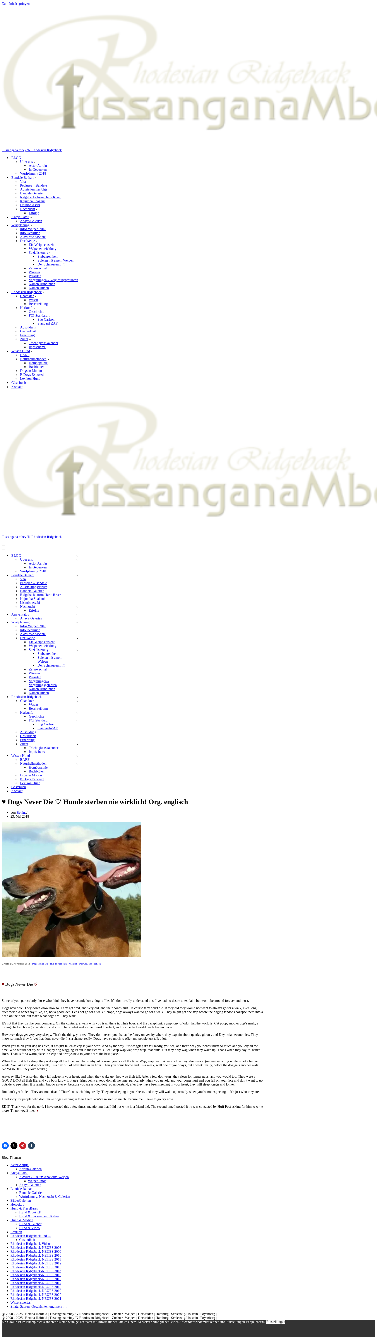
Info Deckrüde (30, 233)
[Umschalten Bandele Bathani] (77, 575)
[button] (23, 158)
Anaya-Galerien (31, 221)
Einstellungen (275, 1322)
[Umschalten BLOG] (77, 556)
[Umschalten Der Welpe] (77, 638)
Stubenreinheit (47, 256)
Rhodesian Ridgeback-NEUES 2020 (35, 1294)
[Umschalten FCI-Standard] (77, 720)
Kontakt (16, 387)
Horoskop (17, 1204)
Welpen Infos (37, 1181)
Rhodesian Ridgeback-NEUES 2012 (35, 1263)
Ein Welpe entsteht (42, 245)
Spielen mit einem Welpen (56, 260)
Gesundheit (28, 331)
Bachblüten (37, 367)
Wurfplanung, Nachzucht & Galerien (44, 1196)
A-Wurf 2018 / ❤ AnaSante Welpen (44, 1177)
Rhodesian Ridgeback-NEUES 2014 (35, 1271)
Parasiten (35, 276)
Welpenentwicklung (42, 248)
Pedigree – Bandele (33, 185)
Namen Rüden (39, 288)
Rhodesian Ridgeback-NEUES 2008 (35, 1247)
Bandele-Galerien (32, 193)
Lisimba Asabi (30, 205)
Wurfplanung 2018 (33, 173)
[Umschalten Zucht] (77, 744)
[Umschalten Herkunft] (77, 713)
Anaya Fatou (19, 1173)
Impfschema (37, 347)
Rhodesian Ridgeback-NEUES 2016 (35, 1279)
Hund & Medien (21, 1220)
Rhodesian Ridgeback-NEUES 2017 (35, 1283)
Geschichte (36, 311)
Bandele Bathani (21, 1189)
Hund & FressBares (24, 1208)
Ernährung (27, 335)
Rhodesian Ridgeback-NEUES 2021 (35, 1298)
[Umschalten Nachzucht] (77, 607)
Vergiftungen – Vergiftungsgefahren (53, 280)
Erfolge (34, 213)
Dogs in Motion (31, 371)
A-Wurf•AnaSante (33, 237)
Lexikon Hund (30, 378)
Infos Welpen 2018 (33, 229)
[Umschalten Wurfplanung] (77, 622)
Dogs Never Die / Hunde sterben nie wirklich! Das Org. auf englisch (66, 964)
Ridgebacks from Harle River (40, 197)
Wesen (33, 300)
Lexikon (16, 1232)
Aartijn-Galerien (30, 1169)
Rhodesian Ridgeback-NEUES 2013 (35, 1267)
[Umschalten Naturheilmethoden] (77, 764)
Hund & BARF (30, 1212)
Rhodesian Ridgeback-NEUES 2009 (35, 1251)
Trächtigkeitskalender (43, 343)
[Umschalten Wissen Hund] (77, 756)
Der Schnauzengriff (51, 264)
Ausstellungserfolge (33, 189)
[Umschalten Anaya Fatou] (77, 614)
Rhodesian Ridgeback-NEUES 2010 (35, 1255)
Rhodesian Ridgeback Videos (30, 1243)
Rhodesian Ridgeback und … (30, 1236)
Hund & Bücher (30, 1224)
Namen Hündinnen (42, 284)
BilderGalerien (20, 1200)
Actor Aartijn (38, 165)
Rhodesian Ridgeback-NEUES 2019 (35, 1291)
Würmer (34, 272)
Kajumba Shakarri (32, 201)
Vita (23, 181)
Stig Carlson (46, 319)
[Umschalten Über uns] (77, 559)
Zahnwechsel (38, 268)
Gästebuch (18, 383)
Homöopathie (38, 363)
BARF (24, 355)
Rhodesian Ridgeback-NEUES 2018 (35, 1287)
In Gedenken (38, 169)
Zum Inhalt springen (16, 3)
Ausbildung (28, 327)
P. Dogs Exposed (32, 374)
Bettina (21, 812)
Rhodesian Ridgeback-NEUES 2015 (35, 1275)
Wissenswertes (20, 1302)
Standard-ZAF (48, 323)
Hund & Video (29, 1228)
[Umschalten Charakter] (77, 701)
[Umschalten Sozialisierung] (77, 650)
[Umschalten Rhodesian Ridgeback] (77, 697)
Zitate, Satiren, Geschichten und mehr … (38, 1306)
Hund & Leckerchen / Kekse (39, 1216)
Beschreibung (38, 304)
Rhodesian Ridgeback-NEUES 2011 (35, 1259)
